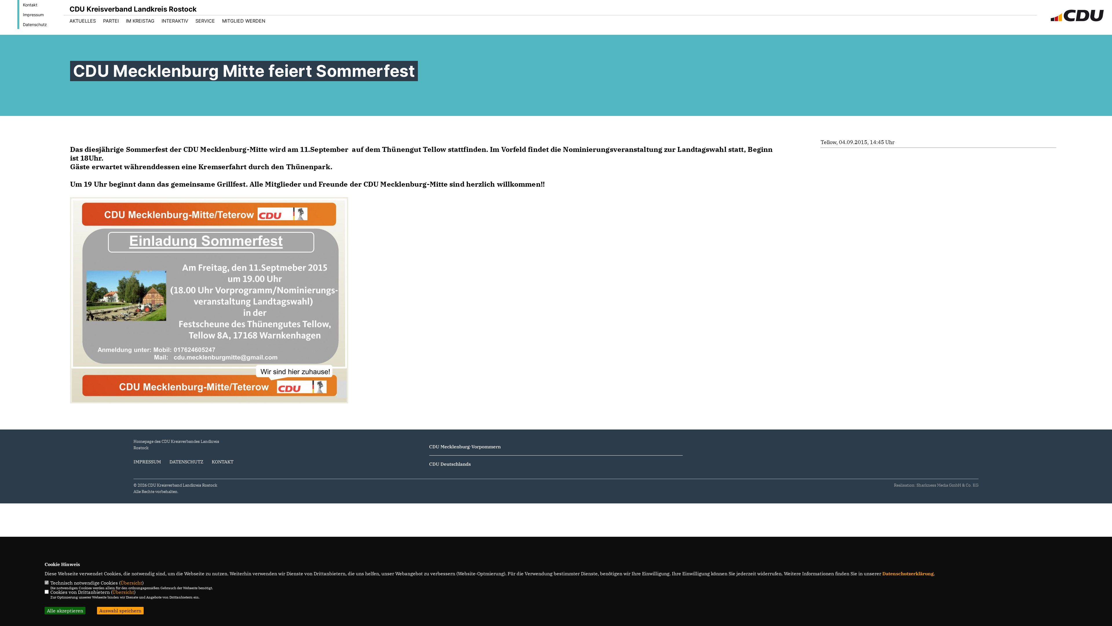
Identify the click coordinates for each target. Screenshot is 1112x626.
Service (205, 21)
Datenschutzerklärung (908, 573)
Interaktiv (175, 21)
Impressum (33, 14)
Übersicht (131, 583)
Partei (111, 21)
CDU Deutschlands (450, 464)
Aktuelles (83, 21)
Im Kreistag (140, 21)
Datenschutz (35, 24)
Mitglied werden (243, 21)
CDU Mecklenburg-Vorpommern (465, 447)
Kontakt (30, 4)
